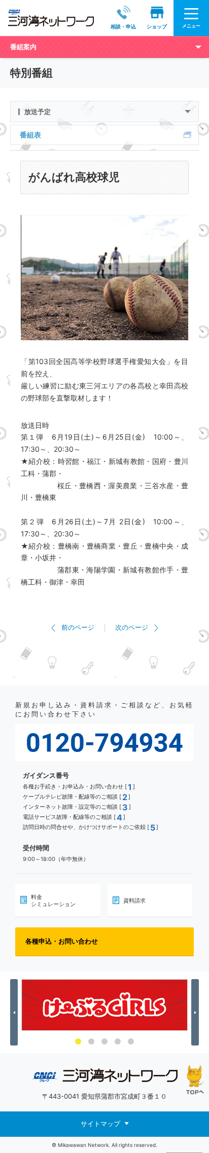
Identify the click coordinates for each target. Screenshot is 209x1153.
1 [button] (78, 1041)
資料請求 (134, 900)
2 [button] (91, 1041)
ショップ (157, 26)
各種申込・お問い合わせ (61, 941)
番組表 (30, 134)
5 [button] (131, 1041)
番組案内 (23, 47)
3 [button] (104, 1041)
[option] (104, 1005)
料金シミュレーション (53, 900)
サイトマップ (100, 1124)
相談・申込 (123, 26)
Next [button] (196, 1012)
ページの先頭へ (195, 1079)
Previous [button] (15, 1012)
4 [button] (118, 1041)
